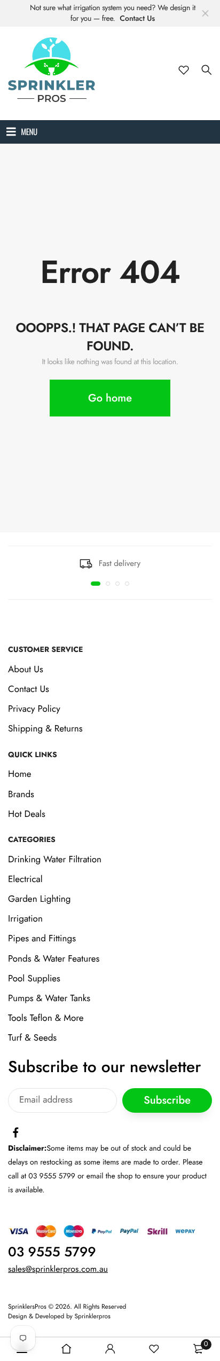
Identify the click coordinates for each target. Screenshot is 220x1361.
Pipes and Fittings (42, 939)
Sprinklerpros (93, 1316)
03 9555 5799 (52, 1252)
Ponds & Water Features (53, 959)
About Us (25, 669)
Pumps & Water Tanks (49, 998)
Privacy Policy (34, 709)
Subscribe (167, 1100)
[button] (95, 583)
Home (19, 774)
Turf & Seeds (32, 1038)
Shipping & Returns (45, 729)
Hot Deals (26, 814)
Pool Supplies (34, 978)
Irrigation (25, 919)
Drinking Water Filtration (54, 859)
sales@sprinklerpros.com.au (58, 1269)
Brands (21, 794)
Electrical (25, 879)
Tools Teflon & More (46, 1018)
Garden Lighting (39, 899)
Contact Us (137, 18)
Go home (110, 398)
